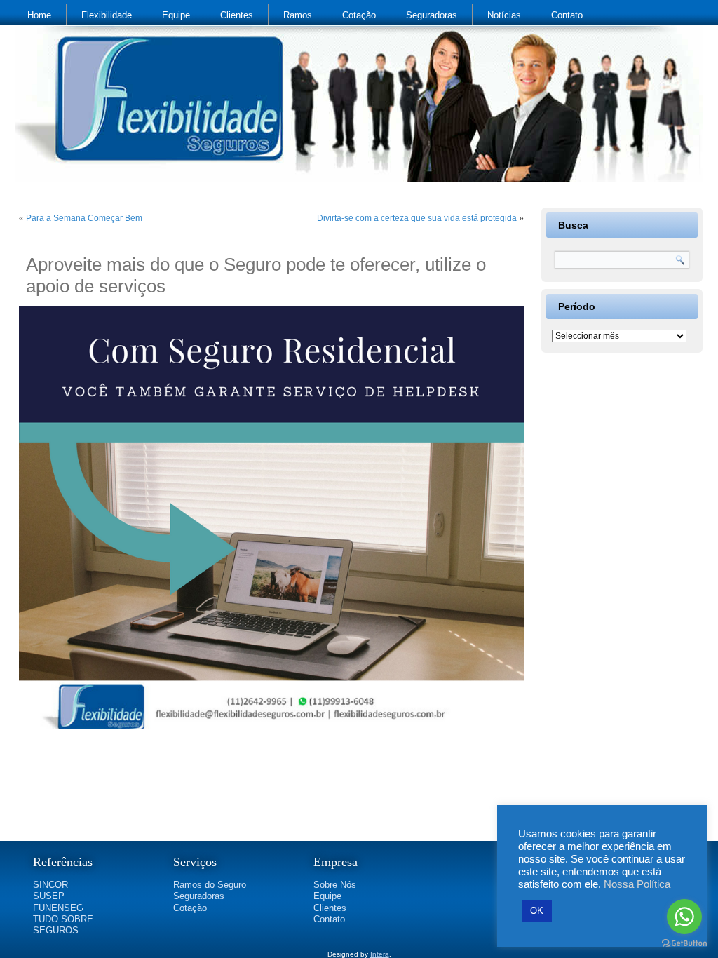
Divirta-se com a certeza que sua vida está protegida (417, 218)
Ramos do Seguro (209, 884)
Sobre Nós (334, 884)
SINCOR (50, 884)
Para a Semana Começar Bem (84, 218)
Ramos (297, 15)
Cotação (359, 15)
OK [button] (536, 910)
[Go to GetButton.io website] (684, 943)
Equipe (176, 15)
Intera (379, 954)
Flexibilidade (106, 15)
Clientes (236, 15)
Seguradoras (431, 15)
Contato (567, 15)
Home (39, 15)
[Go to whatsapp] (684, 916)
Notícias (504, 15)
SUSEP (49, 896)
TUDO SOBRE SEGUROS (63, 925)
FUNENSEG (58, 908)
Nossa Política (637, 884)
